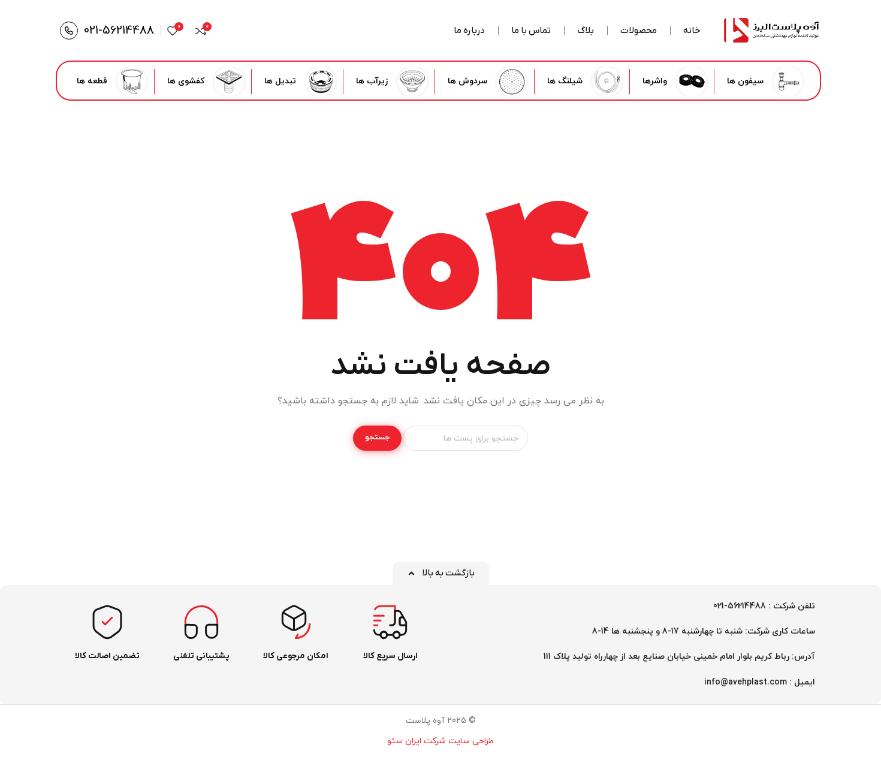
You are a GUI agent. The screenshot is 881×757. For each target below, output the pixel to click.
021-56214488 (119, 30)
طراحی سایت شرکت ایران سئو (440, 741)
